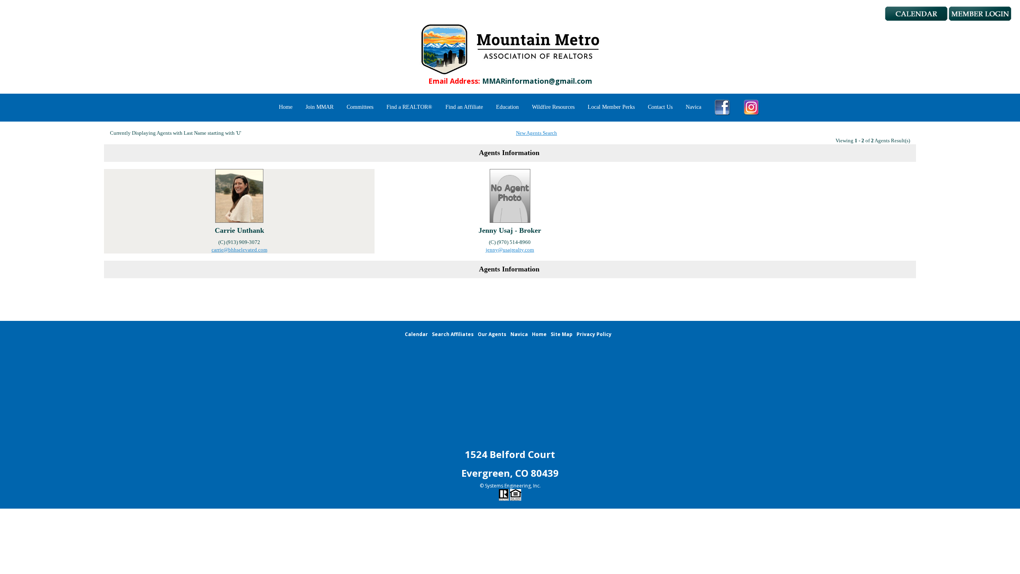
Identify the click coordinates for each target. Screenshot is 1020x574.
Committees (360, 107)
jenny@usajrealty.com (510, 250)
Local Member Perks (611, 107)
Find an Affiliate (464, 107)
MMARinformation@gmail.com (537, 81)
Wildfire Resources (553, 107)
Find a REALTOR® (409, 107)
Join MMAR (319, 107)
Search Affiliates (453, 334)
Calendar (416, 334)
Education (507, 107)
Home (285, 107)
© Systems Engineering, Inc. (510, 485)
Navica (693, 107)
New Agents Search (536, 133)
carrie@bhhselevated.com (239, 250)
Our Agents (492, 334)
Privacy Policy (594, 334)
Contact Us (660, 107)
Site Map (562, 334)
